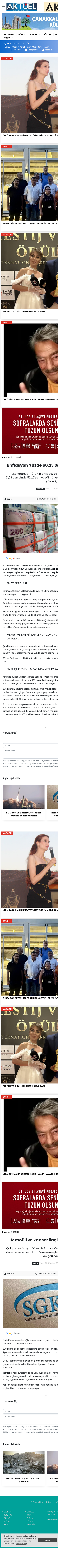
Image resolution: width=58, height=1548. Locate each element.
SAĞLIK (16, 1232)
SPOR (6, 1524)
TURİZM (30, 1518)
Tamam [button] (47, 1540)
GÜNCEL (22, 34)
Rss (49, 1502)
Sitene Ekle (37, 1502)
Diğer (7, 37)
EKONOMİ (9, 34)
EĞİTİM (47, 34)
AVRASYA (35, 34)
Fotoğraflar (33, 49)
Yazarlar (48, 49)
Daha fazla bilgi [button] (21, 1544)
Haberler (6, 457)
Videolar (17, 49)
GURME (7, 1518)
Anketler (51, 1514)
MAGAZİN (31, 1524)
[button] (25, 45)
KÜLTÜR (30, 1521)
